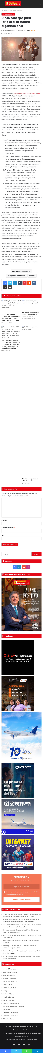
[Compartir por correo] (5, 287)
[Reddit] (29, 283)
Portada (5, 10)
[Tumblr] (20, 283)
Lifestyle (5, 991)
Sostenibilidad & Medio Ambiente (13, 1006)
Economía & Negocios (15, 10)
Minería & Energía (8, 997)
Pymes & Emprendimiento (11, 1003)
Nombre (5, 520)
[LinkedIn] (15, 283)
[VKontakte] (34, 283)
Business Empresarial (9, 30)
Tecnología (6, 1009)
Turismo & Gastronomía (10, 1012)
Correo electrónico (8, 527)
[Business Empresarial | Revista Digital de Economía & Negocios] (13, 3)
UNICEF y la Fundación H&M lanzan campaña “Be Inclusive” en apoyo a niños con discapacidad (11, 317)
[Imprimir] (10, 287)
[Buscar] (41, 4)
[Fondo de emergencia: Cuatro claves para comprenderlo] (32, 305)
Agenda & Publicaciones (10, 969)
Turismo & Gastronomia (10, 1016)
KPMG (32, 276)
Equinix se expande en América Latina (30, 480)
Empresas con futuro (17, 276)
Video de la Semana (9, 1019)
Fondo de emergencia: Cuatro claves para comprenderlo (30, 314)
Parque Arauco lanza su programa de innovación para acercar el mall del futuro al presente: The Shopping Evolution (11, 344)
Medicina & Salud (8, 994)
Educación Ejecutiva (9, 987)
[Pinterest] (24, 283)
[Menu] (3, 4)
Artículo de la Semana (10, 972)
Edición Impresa (8, 984)
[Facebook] (5, 283)
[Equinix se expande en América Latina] (32, 401)
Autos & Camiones (8, 975)
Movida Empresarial (9, 1000)
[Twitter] (10, 283)
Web (3, 535)
